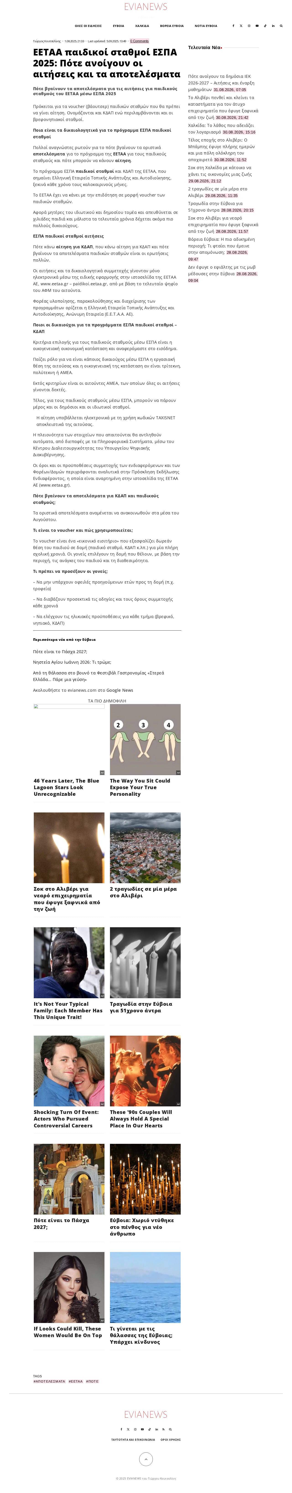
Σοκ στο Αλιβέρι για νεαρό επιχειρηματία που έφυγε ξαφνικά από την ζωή (223, 224)
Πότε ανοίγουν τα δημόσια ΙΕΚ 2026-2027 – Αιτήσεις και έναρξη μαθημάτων (221, 82)
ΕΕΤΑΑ (77, 1381)
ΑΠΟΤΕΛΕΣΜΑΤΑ (50, 1381)
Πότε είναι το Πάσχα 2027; (60, 651)
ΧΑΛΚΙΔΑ (142, 26)
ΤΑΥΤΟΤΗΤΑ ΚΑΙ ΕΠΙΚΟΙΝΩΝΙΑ (133, 1440)
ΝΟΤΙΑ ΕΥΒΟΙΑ (206, 26)
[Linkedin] (273, 25)
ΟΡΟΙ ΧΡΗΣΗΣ (171, 1440)
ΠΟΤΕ (94, 1381)
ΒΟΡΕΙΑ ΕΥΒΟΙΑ (172, 26)
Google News (120, 690)
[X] (241, 25)
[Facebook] (233, 25)
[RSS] (163, 1429)
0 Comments (139, 41)
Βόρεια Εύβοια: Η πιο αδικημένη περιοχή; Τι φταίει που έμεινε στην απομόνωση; (221, 245)
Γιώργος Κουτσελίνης (47, 41)
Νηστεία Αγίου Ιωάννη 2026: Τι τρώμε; (72, 662)
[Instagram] (249, 25)
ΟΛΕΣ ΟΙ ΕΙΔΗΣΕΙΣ (88, 26)
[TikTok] (265, 25)
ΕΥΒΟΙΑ (118, 26)
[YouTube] (257, 25)
